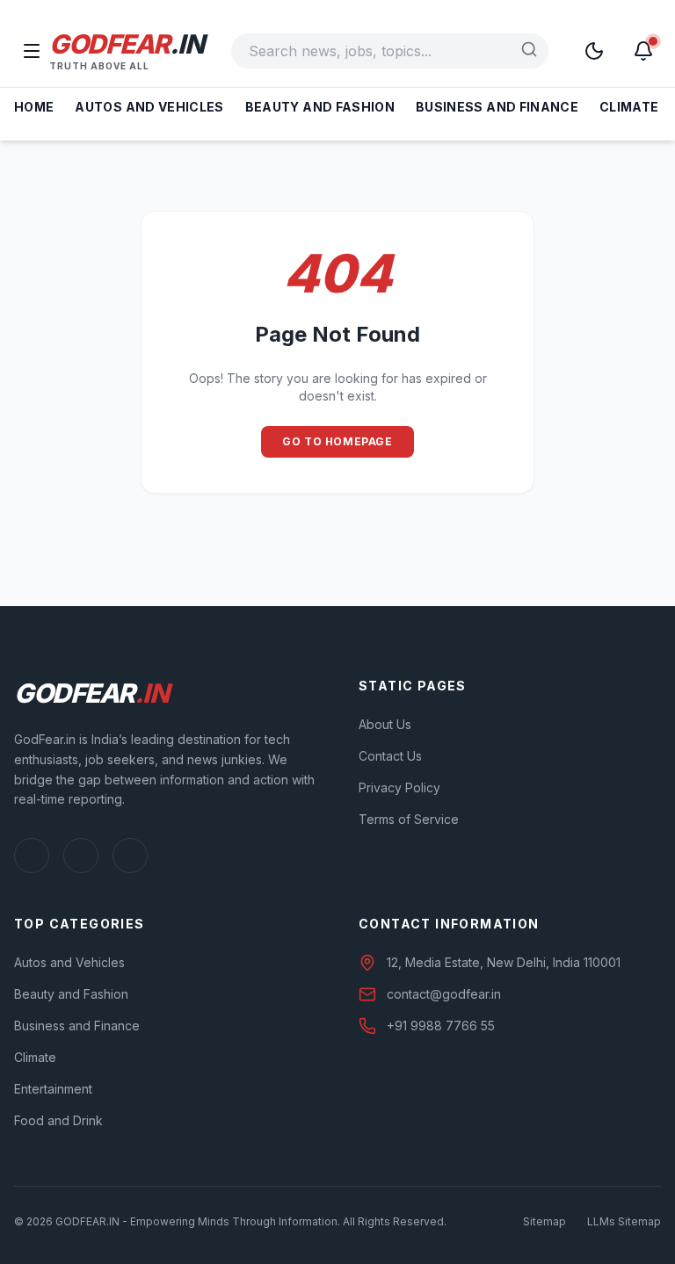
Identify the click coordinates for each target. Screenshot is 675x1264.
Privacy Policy (399, 787)
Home (34, 106)
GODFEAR (126, 44)
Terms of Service (409, 819)
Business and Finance (497, 106)
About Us (385, 724)
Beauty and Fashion (320, 106)
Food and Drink (58, 1120)
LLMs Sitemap (624, 1221)
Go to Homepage (337, 441)
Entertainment (53, 1088)
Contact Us (390, 755)
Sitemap (544, 1221)
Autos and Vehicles (149, 106)
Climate (628, 106)
